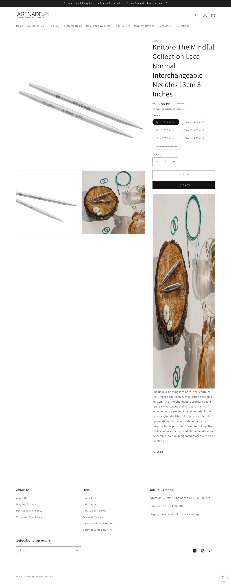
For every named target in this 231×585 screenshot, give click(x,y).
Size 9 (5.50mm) (196, 138)
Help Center (90, 504)
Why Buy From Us (26, 504)
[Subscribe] (77, 550)
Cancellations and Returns (98, 523)
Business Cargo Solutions (97, 529)
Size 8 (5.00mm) (167, 138)
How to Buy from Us (94, 510)
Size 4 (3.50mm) (196, 122)
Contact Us (89, 498)
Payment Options (93, 517)
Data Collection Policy (29, 510)
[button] (37, 26)
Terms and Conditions (29, 517)
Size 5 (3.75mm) (167, 130)
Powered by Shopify (44, 576)
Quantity (157, 154)
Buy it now (184, 185)
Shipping (157, 108)
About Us (21, 498)
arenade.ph (29, 576)
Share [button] (160, 451)
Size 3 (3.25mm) (167, 122)
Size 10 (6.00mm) (168, 147)
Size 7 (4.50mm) (196, 130)
